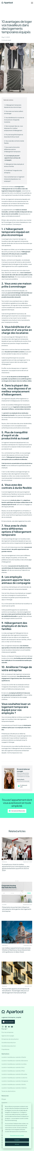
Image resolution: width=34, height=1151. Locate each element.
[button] (30, 3)
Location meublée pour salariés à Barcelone (15, 1060)
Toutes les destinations (8, 1091)
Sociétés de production (9, 1042)
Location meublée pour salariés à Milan (13, 1071)
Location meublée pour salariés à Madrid (14, 1057)
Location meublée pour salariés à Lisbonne (14, 1077)
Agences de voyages (8, 1035)
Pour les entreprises (7, 1032)
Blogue (4, 1099)
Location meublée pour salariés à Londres (14, 1064)
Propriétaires (5, 1049)
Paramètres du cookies (17, 1135)
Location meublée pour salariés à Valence (14, 1088)
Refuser (17, 1144)
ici (16, 1120)
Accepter (17, 1140)
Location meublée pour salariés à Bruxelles (14, 1074)
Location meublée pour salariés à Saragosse (15, 1081)
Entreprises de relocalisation (10, 1039)
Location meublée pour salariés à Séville (14, 1084)
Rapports (4, 1102)
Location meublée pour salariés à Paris (13, 1067)
